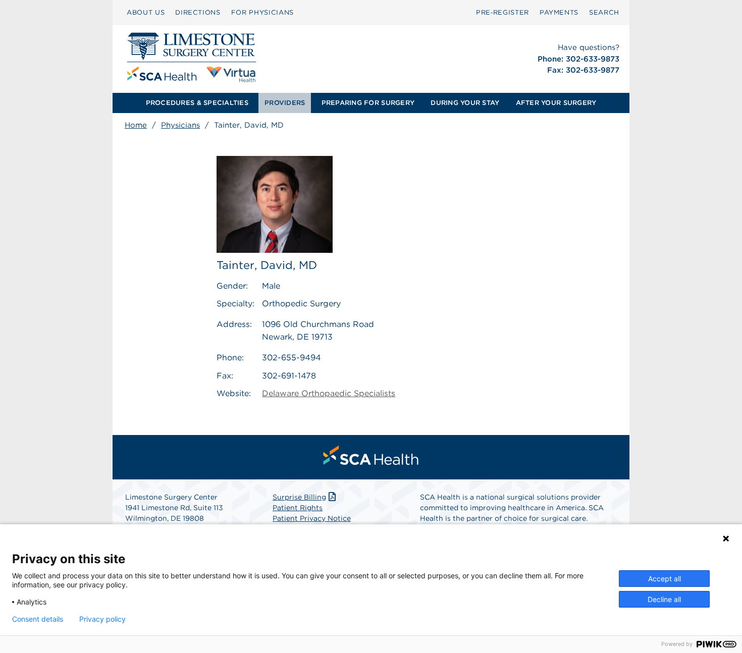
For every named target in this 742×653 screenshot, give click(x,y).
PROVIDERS (284, 102)
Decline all (664, 599)
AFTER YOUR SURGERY (556, 102)
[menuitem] (146, 12)
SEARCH (604, 12)
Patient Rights (298, 508)
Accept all (664, 578)
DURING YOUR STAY (465, 102)
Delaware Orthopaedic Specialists (328, 393)
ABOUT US (146, 12)
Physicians (180, 125)
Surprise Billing (299, 497)
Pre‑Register (502, 12)
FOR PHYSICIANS (262, 12)
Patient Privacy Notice (312, 518)
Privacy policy (102, 619)
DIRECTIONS (198, 12)
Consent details (37, 619)
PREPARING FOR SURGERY (368, 102)
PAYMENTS (559, 12)
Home (136, 125)
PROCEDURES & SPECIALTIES (197, 102)
